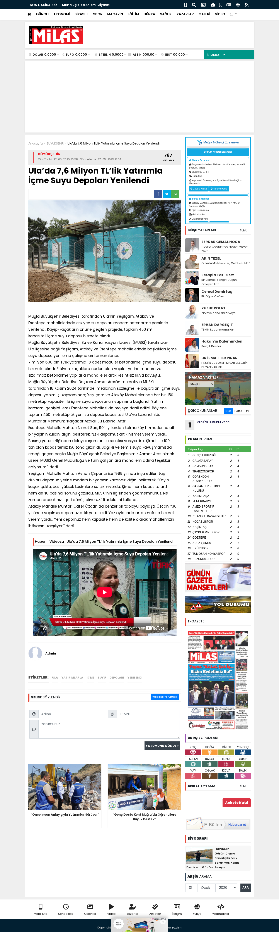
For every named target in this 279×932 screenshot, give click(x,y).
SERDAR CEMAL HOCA (220, 241)
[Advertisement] (171, 35)
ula (55, 677)
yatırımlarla (72, 677)
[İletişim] (203, 4)
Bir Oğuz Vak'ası (212, 296)
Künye (197, 914)
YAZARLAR (185, 14)
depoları (116, 677)
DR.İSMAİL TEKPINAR (219, 357)
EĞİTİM (133, 14)
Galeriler (90, 914)
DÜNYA (149, 14)
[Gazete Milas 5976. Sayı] (218, 680)
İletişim (177, 914)
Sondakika (65, 914)
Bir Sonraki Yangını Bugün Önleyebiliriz (219, 282)
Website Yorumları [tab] (164, 697)
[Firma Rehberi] (213, 4)
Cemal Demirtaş (216, 291)
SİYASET (81, 14)
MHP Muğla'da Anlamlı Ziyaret (86, 5)
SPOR (97, 14)
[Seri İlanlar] (220, 4)
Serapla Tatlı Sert (217, 274)
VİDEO (220, 14)
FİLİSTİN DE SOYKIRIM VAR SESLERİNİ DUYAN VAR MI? (224, 365)
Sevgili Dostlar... (212, 346)
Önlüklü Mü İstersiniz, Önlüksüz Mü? (225, 263)
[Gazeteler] (228, 4)
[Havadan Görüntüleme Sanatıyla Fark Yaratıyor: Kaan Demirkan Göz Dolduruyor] (199, 855)
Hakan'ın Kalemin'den (221, 341)
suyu (102, 677)
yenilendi (135, 677)
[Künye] (238, 4)
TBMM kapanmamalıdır (217, 329)
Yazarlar (132, 914)
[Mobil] (185, 4)
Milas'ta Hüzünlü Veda (209, 425)
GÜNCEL (42, 14)
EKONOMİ (62, 14)
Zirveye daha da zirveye (218, 313)
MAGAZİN (115, 14)
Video (111, 914)
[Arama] (194, 4)
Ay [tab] (247, 411)
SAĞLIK (166, 14)
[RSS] (247, 4)
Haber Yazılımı (172, 927)
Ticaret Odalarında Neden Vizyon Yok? (224, 249)
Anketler (155, 914)
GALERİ (204, 14)
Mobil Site (40, 914)
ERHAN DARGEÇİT (217, 324)
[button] (233, 14)
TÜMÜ (243, 230)
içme (90, 677)
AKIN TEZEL (211, 258)
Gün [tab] (228, 411)
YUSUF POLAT (213, 308)
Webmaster (220, 914)
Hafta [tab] (238, 411)
